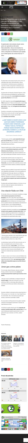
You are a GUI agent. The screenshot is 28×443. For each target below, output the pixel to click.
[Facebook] (2, 34)
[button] (2, 7)
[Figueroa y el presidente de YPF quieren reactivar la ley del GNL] (18, 338)
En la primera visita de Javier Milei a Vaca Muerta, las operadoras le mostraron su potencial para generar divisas (6, 346)
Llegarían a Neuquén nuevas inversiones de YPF (6, 360)
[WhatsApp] (11, 34)
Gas (4, 10)
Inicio (2, 10)
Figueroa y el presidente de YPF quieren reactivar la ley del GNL (18, 345)
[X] (5, 34)
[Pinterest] (8, 34)
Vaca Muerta (5, 16)
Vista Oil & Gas (10, 16)
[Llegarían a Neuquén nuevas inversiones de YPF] (6, 353)
